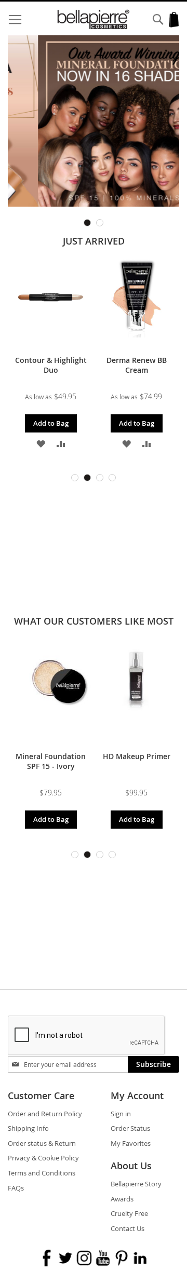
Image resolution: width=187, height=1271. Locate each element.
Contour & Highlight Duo (51, 365)
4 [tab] (112, 477)
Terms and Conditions (41, 1173)
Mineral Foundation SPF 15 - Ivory (51, 761)
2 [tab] (99, 222)
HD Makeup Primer (136, 756)
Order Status (130, 1128)
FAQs (16, 1188)
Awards (122, 1199)
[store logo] (93, 19)
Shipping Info (28, 1128)
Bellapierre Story (136, 1183)
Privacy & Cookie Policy (43, 1157)
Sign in (121, 1113)
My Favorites (131, 1143)
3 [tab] (99, 477)
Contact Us (127, 1228)
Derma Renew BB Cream (136, 365)
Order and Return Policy (45, 1113)
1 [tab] (87, 222)
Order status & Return (42, 1143)
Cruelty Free (129, 1213)
